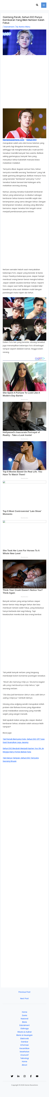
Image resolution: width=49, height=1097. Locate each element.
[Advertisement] (24, 83)
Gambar (24, 1042)
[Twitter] (12, 1076)
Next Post (24, 998)
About (24, 1065)
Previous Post (24, 992)
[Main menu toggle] (44, 5)
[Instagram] (24, 1076)
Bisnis (24, 1022)
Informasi (24, 1045)
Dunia (24, 1015)
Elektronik (24, 1038)
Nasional (24, 1018)
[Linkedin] (18, 1076)
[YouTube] (37, 1076)
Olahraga (24, 1028)
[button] (37, 5)
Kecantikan (24, 1048)
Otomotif (24, 1055)
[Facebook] (31, 1076)
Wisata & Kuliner (24, 1032)
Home (24, 1012)
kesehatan (24, 1051)
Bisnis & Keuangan (24, 1035)
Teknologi (24, 1058)
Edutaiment (9, 27)
